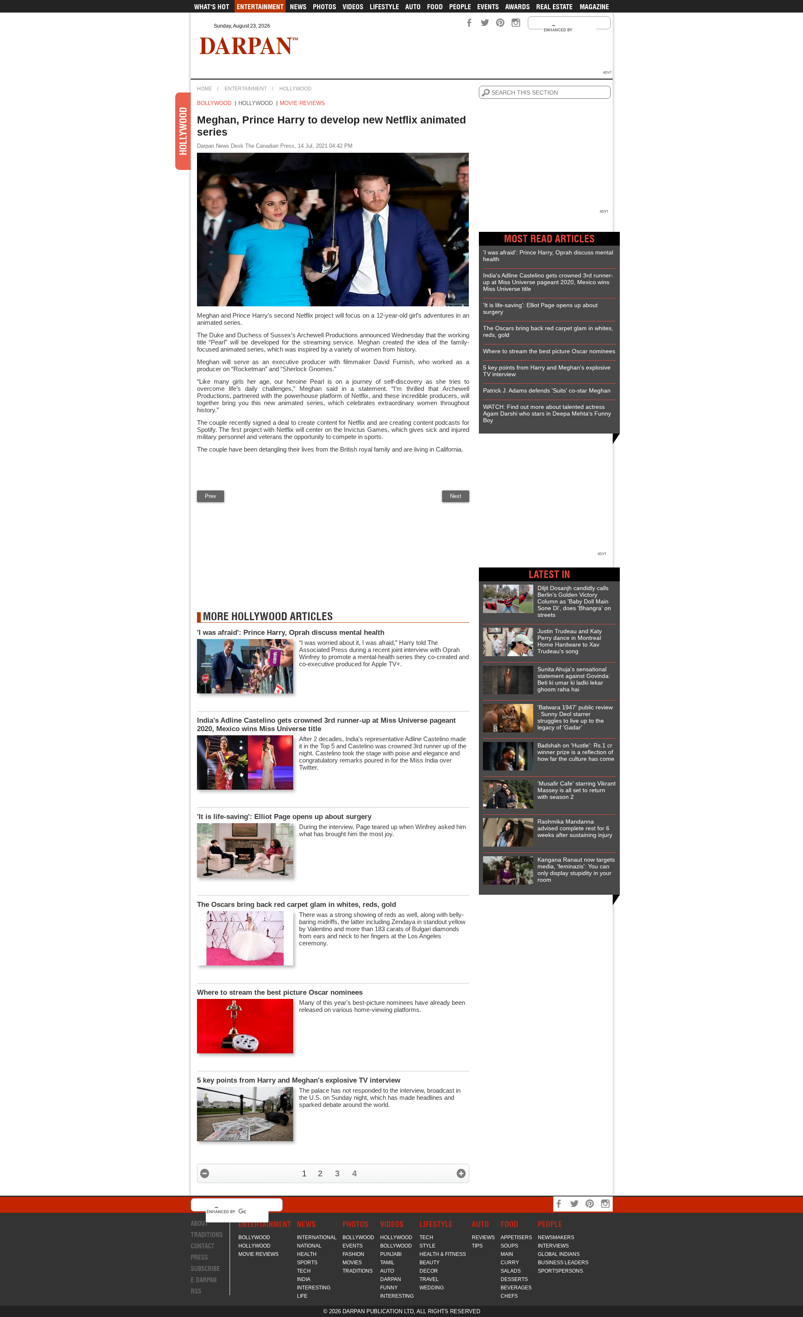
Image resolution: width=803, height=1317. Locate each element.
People (460, 7)
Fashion (353, 1254)
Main (507, 1254)
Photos (324, 7)
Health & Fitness (442, 1254)
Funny (389, 1288)
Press (199, 1257)
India (303, 1279)
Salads (511, 1271)
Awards (517, 7)
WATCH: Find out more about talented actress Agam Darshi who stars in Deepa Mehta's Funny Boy (547, 413)
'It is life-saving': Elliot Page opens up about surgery (284, 817)
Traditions (206, 1235)
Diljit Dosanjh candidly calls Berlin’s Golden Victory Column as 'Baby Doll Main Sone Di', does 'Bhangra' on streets (574, 601)
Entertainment (260, 7)
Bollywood (214, 103)
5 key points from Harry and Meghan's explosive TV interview (298, 1080)
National (309, 1246)
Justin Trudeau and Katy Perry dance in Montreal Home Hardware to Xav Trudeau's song (569, 641)
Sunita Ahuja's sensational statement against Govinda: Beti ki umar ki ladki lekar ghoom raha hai (573, 679)
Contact (203, 1246)
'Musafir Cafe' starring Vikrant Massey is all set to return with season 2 (576, 790)
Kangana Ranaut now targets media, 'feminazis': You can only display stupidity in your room (576, 869)
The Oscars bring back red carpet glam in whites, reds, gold (296, 905)
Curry (510, 1263)
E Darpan (204, 1280)
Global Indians (559, 1254)
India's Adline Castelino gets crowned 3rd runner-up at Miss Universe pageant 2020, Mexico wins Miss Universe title (326, 724)
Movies (352, 1263)
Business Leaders (563, 1263)
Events (488, 7)
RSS (196, 1291)
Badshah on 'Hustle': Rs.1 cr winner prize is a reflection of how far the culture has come (575, 752)
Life (302, 1296)
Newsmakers (556, 1237)
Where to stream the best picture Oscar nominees (280, 992)
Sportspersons (560, 1271)
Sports (307, 1263)
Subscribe (205, 1269)
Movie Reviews (302, 103)
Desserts (514, 1279)
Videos (353, 7)
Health (307, 1254)
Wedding (431, 1288)
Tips (477, 1246)
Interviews (553, 1246)
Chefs (509, 1296)
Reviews (483, 1237)
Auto (413, 7)
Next (455, 496)
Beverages (516, 1288)
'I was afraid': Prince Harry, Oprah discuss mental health (290, 633)
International (317, 1237)
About (199, 1223)
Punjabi (391, 1254)
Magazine (594, 7)
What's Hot (211, 7)
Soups (509, 1246)
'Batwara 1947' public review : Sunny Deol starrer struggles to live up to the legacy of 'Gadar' (575, 717)
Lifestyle (384, 7)
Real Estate (554, 7)
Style (427, 1246)
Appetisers (516, 1237)
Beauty (429, 1263)
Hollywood (295, 89)
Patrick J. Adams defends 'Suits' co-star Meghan (547, 390)
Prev (210, 496)
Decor (428, 1271)
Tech (304, 1271)
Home (204, 89)
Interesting (313, 1288)
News (298, 7)
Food (435, 7)
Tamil (387, 1263)
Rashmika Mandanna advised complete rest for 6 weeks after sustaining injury (574, 828)
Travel (429, 1279)
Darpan (390, 1279)
